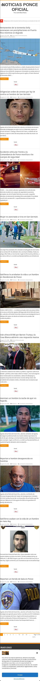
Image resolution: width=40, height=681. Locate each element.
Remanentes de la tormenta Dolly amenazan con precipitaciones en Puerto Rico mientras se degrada (18, 30)
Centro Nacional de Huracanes (19, 35)
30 (26, 634)
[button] (37, 653)
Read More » (4, 78)
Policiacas (14, 97)
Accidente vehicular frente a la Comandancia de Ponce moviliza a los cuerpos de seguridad (16, 154)
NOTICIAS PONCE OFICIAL (20, 7)
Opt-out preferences (19, 679)
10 (19, 634)
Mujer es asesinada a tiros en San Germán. (19, 217)
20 (22, 634)
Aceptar (20, 675)
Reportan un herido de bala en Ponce (16, 579)
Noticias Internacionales (18, 340)
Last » (34, 637)
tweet (15, 82)
